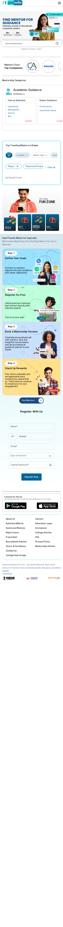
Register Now (31, 477)
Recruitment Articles (16, 541)
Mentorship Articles (45, 546)
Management (13, 110)
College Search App (16, 555)
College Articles (43, 532)
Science (11, 113)
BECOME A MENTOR (56, 14)
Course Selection (16, 100)
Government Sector (48, 110)
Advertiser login (43, 523)
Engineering (13, 107)
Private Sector (46, 107)
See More (28, 121)
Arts (9, 116)
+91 (12, 436)
